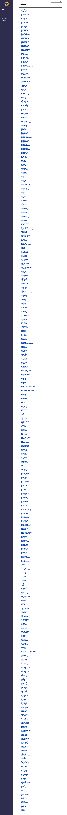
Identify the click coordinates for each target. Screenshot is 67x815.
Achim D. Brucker (24, 17)
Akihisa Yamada (24, 22)
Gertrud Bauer (24, 280)
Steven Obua (23, 711)
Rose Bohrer (23, 647)
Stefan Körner (24, 700)
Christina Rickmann (25, 146)
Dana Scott (23, 171)
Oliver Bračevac (24, 581)
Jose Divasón (23, 389)
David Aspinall (24, 188)
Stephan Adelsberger (25, 708)
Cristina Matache (24, 168)
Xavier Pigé (23, 785)
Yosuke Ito (23, 799)
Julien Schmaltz (24, 406)
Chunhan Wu (23, 156)
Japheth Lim (23, 342)
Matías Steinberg (24, 513)
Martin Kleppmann (25, 502)
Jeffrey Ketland (24, 349)
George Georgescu (24, 275)
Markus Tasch (24, 497)
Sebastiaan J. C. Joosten (26, 664)
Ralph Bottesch (24, 613)
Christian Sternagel (25, 140)
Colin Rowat (23, 160)
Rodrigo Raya (23, 639)
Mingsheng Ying (24, 552)
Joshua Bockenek (24, 395)
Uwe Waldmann (24, 765)
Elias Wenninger (24, 219)
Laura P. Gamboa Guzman (26, 437)
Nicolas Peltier (24, 568)
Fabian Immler (24, 232)
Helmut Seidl (23, 306)
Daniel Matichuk (24, 173)
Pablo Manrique (24, 585)
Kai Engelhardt (24, 413)
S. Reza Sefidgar (24, 652)
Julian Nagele (23, 403)
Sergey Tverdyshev (24, 675)
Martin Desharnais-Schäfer (26, 500)
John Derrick (23, 375)
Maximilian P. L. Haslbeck (26, 532)
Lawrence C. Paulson (25, 439)
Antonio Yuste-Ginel (25, 73)
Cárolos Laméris (24, 128)
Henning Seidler (24, 307)
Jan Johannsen (24, 339)
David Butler (23, 191)
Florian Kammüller (25, 254)
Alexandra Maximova (25, 49)
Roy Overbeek (24, 650)
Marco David (23, 482)
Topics (3, 11)
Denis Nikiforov (24, 200)
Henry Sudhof (24, 312)
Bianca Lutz (23, 110)
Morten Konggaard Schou (26, 561)
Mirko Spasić (23, 553)
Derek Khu (23, 201)
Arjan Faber (23, 74)
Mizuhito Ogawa (24, 555)
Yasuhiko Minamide (25, 794)
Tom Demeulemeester (25, 755)
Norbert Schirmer (24, 579)
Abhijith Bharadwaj (25, 14)
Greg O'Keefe (23, 288)
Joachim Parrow (24, 367)
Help (3, 16)
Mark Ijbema (23, 489)
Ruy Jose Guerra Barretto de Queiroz (28, 651)
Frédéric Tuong (24, 264)
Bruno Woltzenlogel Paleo (26, 122)
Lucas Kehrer (23, 460)
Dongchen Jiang (24, 212)
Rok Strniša (23, 643)
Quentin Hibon (24, 607)
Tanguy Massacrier (25, 723)
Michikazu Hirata (24, 545)
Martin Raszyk (24, 505)
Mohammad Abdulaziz (25, 557)
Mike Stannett (24, 549)
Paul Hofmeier (24, 591)
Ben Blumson (23, 92)
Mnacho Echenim (24, 556)
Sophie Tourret (24, 692)
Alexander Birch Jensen (25, 35)
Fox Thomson (23, 258)
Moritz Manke (24, 559)
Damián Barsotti (24, 169)
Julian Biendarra (24, 399)
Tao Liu (22, 725)
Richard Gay (23, 630)
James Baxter (23, 334)
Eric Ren (22, 224)
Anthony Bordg (24, 72)
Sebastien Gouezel (24, 672)
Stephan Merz (24, 710)
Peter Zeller (23, 603)
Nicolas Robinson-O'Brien (26, 569)
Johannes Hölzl (24, 373)
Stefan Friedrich (24, 698)
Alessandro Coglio (24, 33)
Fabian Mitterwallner (25, 235)
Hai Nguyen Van (24, 295)
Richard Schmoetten (25, 631)
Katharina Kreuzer (25, 419)
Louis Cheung (23, 458)
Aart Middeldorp (24, 11)
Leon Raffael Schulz (25, 446)
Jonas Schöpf (23, 383)
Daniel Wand (23, 180)
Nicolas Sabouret (24, 571)
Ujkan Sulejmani (24, 761)
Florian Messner (24, 255)
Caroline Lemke (24, 126)
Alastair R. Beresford (25, 25)
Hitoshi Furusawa (24, 316)
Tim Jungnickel (24, 742)
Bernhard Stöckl (24, 106)
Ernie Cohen (23, 225)
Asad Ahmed (23, 80)
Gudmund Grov (24, 291)
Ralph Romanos (24, 615)
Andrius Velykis (24, 65)
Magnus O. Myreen (25, 473)
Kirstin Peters (23, 427)
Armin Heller (23, 76)
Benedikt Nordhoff (25, 94)
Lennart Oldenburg (25, 445)
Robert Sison (23, 636)
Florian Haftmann (24, 252)
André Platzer (23, 56)
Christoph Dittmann (25, 150)
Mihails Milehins (24, 548)
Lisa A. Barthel (24, 454)
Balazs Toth (23, 89)
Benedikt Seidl (24, 96)
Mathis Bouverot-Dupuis (26, 510)
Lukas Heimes (24, 468)
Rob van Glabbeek (24, 632)
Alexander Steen (24, 46)
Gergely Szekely (24, 279)
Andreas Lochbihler (25, 58)
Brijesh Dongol (24, 118)
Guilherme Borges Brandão (26, 292)
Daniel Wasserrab (24, 181)
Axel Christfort (24, 86)
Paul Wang (23, 592)
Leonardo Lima (24, 449)
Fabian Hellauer (24, 231)
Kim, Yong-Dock (24, 426)
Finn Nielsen (23, 248)
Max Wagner (23, 529)
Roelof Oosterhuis (24, 640)
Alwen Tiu (23, 51)
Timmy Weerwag (24, 743)
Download (4, 14)
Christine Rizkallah (25, 148)
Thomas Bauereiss (24, 737)
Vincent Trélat (24, 771)
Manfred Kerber (24, 477)
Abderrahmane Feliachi (26, 13)
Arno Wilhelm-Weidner (25, 77)
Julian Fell (23, 402)
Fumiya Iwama (24, 271)
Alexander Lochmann (25, 41)
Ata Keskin (23, 82)
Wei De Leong (23, 778)
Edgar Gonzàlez (24, 215)
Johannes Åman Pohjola (26, 370)
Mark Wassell (23, 490)
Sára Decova (23, 658)
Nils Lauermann (24, 577)
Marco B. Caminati (25, 481)
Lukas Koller (23, 469)
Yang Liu (22, 790)
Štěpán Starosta (24, 707)
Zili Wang (23, 807)
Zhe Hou (22, 805)
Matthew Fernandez (25, 517)
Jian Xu (22, 361)
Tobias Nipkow (24, 750)
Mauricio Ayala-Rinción (26, 524)
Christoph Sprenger (25, 153)
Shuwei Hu (23, 683)
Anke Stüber (23, 68)
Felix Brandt (23, 241)
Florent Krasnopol (24, 251)
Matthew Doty (24, 516)
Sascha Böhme (24, 662)
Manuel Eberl (23, 480)
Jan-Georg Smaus (24, 340)
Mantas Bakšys (24, 478)
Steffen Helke (23, 704)
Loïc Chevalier (24, 456)
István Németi (24, 324)
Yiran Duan (23, 797)
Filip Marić (23, 245)
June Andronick (24, 409)
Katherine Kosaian (25, 421)
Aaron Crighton (24, 10)
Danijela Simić (24, 187)
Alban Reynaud (24, 26)
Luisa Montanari (24, 462)
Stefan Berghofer (24, 695)
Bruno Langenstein (25, 120)
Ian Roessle (23, 322)
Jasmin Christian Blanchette (27, 343)
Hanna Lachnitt (24, 298)
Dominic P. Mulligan (25, 209)
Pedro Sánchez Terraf (25, 596)
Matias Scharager (24, 512)
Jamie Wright (23, 338)
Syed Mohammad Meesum (26, 716)
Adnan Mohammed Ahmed (26, 19)
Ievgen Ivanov (24, 323)
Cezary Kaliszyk (24, 129)
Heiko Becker (23, 303)
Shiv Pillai (23, 679)
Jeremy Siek (23, 355)
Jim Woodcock (24, 362)
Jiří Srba (22, 365)
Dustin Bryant (24, 213)
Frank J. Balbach (24, 259)
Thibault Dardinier (25, 734)
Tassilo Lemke (24, 726)
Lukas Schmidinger (25, 470)
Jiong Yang (23, 363)
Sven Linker (23, 715)
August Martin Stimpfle (26, 84)
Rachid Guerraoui (24, 609)
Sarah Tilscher (24, 659)
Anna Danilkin (24, 69)
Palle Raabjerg (24, 587)
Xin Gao (22, 786)
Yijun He (22, 795)
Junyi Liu (22, 410)
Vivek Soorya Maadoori (25, 775)
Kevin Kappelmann (25, 423)
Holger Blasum (24, 319)
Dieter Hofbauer (24, 205)
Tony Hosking (23, 758)
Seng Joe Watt (24, 674)
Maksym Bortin (24, 476)
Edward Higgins (24, 216)
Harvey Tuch (23, 300)
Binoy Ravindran (24, 112)
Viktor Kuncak (24, 770)
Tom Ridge (23, 757)
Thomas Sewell (24, 739)
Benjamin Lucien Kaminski (26, 100)
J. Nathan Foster (24, 327)
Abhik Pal (23, 15)
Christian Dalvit (24, 134)
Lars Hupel (23, 433)
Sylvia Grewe (23, 718)
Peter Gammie (24, 599)
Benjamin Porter (24, 101)
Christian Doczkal (24, 136)
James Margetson (24, 335)
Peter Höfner (23, 600)
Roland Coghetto (24, 644)
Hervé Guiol (23, 314)
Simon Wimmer (24, 691)
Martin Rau (23, 506)
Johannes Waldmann (25, 374)
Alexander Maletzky (25, 43)
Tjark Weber (23, 747)
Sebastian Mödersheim (25, 667)
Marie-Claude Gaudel (25, 488)
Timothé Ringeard (24, 745)
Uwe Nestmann (24, 763)
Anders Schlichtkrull (25, 54)
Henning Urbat (24, 310)
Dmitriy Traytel (24, 208)
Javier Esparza (24, 347)
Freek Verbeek (24, 268)
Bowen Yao (23, 116)
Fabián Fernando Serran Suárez (27, 229)
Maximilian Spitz (24, 534)
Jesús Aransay (24, 359)
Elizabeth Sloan (24, 220)
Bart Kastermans (24, 90)
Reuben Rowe (24, 628)
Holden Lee (23, 318)
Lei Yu (22, 441)
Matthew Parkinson (25, 520)
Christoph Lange (24, 152)
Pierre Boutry (23, 604)
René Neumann (24, 624)
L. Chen (22, 431)
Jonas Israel (23, 379)
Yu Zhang (23, 801)
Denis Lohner (23, 199)
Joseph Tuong (23, 394)
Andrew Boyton (24, 64)
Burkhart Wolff (24, 124)
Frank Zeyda (23, 260)
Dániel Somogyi (24, 177)
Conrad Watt (23, 161)
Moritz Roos (23, 560)
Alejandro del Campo (25, 30)
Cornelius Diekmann (25, 167)
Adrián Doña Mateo (25, 21)
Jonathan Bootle (24, 385)
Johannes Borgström (25, 371)
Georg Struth (23, 274)
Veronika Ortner (24, 767)
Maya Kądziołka (24, 536)
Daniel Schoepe (24, 175)
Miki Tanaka (23, 551)
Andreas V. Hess (24, 60)
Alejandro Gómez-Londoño (26, 31)
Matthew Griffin (24, 518)
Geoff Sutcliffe (24, 272)
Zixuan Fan (23, 810)
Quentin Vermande (25, 608)
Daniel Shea (23, 176)
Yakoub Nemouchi (25, 789)
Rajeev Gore (23, 612)
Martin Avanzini (24, 498)
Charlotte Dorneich (25, 132)
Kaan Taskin (23, 411)
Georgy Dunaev (24, 276)
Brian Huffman (24, 117)
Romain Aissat (24, 646)
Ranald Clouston (24, 620)
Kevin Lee (23, 425)
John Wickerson (24, 377)
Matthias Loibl (24, 522)
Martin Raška (24, 504)
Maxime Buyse (24, 531)
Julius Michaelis (24, 407)
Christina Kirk (24, 144)
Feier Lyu (23, 239)
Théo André (23, 731)
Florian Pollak (24, 256)
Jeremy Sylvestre (24, 357)
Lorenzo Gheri (24, 457)
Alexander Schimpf (25, 45)
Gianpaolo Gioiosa (25, 286)
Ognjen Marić (23, 580)
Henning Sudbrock (25, 308)
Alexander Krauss (24, 39)
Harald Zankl (23, 299)
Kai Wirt (22, 414)
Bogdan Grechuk (24, 113)
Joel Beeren (23, 369)
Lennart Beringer (24, 444)
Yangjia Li (23, 791)
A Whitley (23, 9)
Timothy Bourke (24, 746)
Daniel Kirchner (24, 172)
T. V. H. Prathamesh (25, 720)
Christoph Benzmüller (25, 149)
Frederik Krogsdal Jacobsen (26, 267)
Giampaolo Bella (24, 284)
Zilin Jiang (23, 809)
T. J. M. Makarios (24, 719)
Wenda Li (23, 779)
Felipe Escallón (24, 240)
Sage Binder (23, 655)
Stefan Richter (24, 703)
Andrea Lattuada (24, 57)
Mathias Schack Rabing (26, 509)
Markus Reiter (24, 496)
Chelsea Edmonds (24, 133)
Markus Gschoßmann (25, 492)
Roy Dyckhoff (23, 648)
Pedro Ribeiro (23, 595)
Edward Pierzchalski (25, 217)
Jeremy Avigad (24, 353)
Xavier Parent (24, 783)
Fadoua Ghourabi (24, 236)
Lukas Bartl (23, 464)
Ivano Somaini (24, 326)
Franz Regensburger (25, 262)
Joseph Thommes (24, 393)
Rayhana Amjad (24, 621)
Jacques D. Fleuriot (25, 328)
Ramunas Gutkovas (25, 619)
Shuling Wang (24, 682)
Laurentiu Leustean (25, 438)
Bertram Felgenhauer (25, 108)
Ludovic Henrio (24, 461)
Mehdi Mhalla (24, 537)
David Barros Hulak (25, 189)
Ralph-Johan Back (24, 616)
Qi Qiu (22, 605)
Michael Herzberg (24, 540)
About (3, 22)
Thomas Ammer (24, 735)
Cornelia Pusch (24, 165)
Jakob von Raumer (25, 332)
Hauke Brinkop (24, 302)
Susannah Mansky (25, 714)
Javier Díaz (23, 346)
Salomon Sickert (24, 656)
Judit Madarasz (24, 398)
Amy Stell (23, 53)
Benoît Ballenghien (25, 104)
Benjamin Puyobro (25, 102)
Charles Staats (24, 130)
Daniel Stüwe (23, 179)
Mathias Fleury (24, 508)
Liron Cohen (23, 453)
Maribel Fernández (25, 485)
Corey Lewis (23, 164)
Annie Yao (23, 70)
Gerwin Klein (23, 282)
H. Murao (23, 294)
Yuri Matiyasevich (24, 802)
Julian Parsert (24, 405)
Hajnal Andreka (24, 296)
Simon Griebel (24, 687)
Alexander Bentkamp (25, 34)
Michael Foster (24, 538)
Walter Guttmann (24, 777)
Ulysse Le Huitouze (25, 762)
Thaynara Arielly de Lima (26, 730)
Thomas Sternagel (24, 741)
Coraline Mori (23, 163)
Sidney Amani (24, 684)
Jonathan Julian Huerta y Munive (28, 386)
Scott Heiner (23, 663)
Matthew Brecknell (25, 514)
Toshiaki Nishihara (25, 759)
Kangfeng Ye (23, 415)
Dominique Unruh (24, 211)
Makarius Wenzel (24, 474)
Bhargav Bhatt (24, 109)
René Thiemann (24, 627)
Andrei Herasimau (24, 61)
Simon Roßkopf (24, 690)
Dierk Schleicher (24, 204)
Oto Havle (23, 584)
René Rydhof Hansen (25, 625)
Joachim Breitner (24, 366)
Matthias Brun (24, 521)
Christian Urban (24, 142)
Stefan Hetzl (23, 699)
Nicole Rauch (23, 572)
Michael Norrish (24, 543)
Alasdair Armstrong (25, 23)
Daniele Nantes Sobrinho (26, 184)
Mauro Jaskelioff (24, 526)
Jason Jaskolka (24, 344)
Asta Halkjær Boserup (25, 81)
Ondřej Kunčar (24, 583)
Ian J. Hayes (23, 320)
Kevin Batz (23, 422)
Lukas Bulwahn (24, 466)
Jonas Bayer (23, 378)
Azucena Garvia (24, 88)
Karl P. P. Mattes (24, 418)
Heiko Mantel (23, 304)
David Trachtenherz (25, 197)
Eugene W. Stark (24, 227)
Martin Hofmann (24, 501)
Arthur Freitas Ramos (25, 78)
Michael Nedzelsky (25, 541)
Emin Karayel (23, 221)
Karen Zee (23, 417)
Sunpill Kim (23, 712)
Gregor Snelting (24, 290)
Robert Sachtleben (25, 635)
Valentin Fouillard (24, 766)
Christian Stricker (24, 141)
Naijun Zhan (23, 563)
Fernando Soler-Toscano (26, 244)
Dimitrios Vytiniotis (25, 207)
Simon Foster (23, 686)
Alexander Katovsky (25, 38)
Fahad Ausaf (23, 237)
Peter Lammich (24, 601)
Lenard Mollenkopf (25, 442)
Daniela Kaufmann (25, 183)
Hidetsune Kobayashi (25, 315)
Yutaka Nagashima (25, 803)
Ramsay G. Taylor (24, 617)
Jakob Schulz (23, 331)
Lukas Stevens (24, 472)
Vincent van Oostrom (25, 773)
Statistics (4, 20)
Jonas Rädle (23, 382)
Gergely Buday (24, 278)
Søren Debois (23, 694)
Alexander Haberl (24, 37)
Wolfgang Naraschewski (26, 782)
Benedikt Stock (24, 97)
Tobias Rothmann (24, 751)
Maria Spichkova (24, 484)
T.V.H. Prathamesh (25, 722)
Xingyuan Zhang (24, 787)
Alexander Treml (24, 47)
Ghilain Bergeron (24, 283)
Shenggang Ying (24, 678)
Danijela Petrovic (24, 185)
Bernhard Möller (24, 105)
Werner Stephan (24, 781)
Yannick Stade (24, 793)
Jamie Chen (23, 336)
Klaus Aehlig (23, 429)
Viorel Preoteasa (24, 774)
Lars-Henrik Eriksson (25, 435)
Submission (4, 18)
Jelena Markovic (24, 350)
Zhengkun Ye (23, 806)
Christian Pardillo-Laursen (26, 137)
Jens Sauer (23, 351)
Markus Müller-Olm (25, 493)
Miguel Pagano (24, 547)
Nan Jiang (23, 564)
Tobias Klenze (24, 749)
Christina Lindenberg (25, 145)
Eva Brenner (23, 228)
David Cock (23, 192)
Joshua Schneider (24, 397)
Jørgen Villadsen (24, 387)
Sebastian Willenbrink (25, 671)
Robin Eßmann (24, 638)
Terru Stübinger (24, 727)
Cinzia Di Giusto (24, 157)
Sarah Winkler (24, 660)
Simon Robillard (24, 688)
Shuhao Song (23, 680)
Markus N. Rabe (24, 494)
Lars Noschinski (24, 434)
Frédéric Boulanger (25, 263)
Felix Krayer (23, 243)
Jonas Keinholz (24, 381)
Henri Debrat (23, 311)
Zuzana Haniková (24, 811)
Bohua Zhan (23, 114)
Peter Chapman (24, 597)
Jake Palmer (23, 330)
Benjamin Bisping (24, 98)
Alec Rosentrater (24, 29)
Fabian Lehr (23, 233)
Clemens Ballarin (24, 159)
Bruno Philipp (24, 121)
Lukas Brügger (24, 465)
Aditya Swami (24, 18)
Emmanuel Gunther (25, 223)
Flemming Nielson (24, 250)
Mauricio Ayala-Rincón (25, 525)
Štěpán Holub (24, 706)
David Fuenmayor (24, 193)
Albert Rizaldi (23, 27)
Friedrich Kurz (24, 270)
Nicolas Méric (23, 567)
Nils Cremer (23, 576)
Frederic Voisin (24, 266)
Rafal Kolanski (24, 611)
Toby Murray (23, 753)
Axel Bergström (24, 85)
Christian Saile (24, 138)
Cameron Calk (24, 125)
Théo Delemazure (24, 733)
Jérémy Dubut (24, 354)
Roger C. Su (23, 642)
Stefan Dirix (23, 696)
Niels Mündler (24, 573)
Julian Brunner (24, 401)
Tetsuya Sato (23, 728)
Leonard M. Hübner (25, 448)
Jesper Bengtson (24, 358)
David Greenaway (24, 195)
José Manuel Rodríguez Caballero (27, 390)
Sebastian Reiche (24, 668)
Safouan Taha (24, 654)
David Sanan (23, 196)
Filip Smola (23, 247)
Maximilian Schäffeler (25, 533)
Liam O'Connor (24, 450)
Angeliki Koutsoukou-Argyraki (27, 66)
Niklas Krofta (23, 575)
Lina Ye (22, 452)
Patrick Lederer (24, 589)
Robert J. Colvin (24, 633)
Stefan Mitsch (24, 702)
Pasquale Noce (24, 588)
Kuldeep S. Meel (24, 430)
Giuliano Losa (24, 287)
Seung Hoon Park (24, 676)
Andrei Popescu (24, 62)
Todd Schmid (23, 754)
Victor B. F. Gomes (24, 769)
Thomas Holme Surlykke (26, 738)
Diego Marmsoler (24, 203)
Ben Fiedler (23, 93)
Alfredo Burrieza (24, 50)
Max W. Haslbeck (24, 528)
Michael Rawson (24, 544)
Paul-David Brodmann (25, 593)
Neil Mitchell (23, 565)
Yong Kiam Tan (24, 798)
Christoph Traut (24, 155)
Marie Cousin (23, 486)
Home (3, 9)
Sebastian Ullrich (24, 670)
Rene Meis (23, 623)
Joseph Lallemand (24, 391)
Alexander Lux (24, 42)
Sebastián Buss (24, 666)
